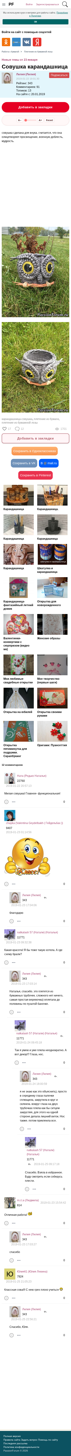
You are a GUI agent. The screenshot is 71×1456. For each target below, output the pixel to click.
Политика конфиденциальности (21, 1447)
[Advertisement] (35, 185)
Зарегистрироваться (47, 4)
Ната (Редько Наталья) (31, 775)
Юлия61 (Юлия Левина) (32, 1271)
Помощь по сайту (48, 1439)
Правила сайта (11, 1439)
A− (20, 120)
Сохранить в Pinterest (35, 475)
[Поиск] (65, 4)
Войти (29, 4)
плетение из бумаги (46, 419)
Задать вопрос (29, 1439)
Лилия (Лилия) (26, 74)
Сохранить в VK (24, 463)
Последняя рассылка (15, 1443)
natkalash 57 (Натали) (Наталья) (37, 932)
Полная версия (12, 1436)
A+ (40, 120)
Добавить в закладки (35, 107)
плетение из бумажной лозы (20, 422)
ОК (35, 22)
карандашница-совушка (17, 419)
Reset (49, 120)
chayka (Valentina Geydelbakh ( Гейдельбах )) (34, 823)
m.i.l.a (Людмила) (28, 1200)
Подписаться (59, 75)
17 (9, 428)
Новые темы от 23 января (19, 59)
